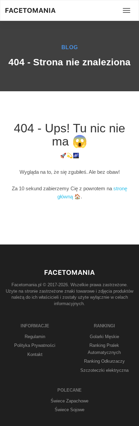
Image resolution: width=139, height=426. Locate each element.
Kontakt (35, 354)
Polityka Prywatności (34, 345)
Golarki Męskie (104, 336)
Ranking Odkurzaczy (104, 361)
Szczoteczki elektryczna (104, 370)
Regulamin (35, 336)
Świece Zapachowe (69, 400)
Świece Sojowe (69, 409)
